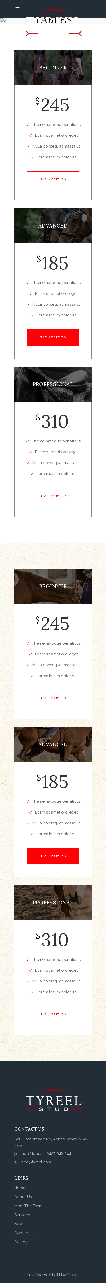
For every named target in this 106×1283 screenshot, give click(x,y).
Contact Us (24, 1233)
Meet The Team (28, 1206)
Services (22, 1215)
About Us (23, 1197)
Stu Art (73, 1275)
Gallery (21, 1242)
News (19, 1224)
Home (19, 1187)
